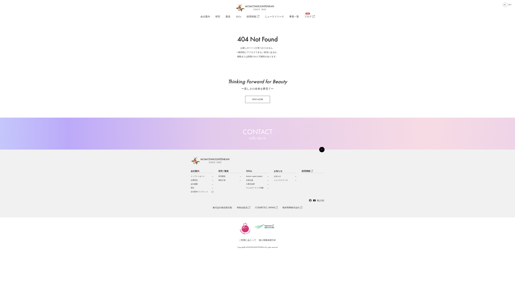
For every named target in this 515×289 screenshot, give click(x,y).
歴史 (192, 188)
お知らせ (277, 176)
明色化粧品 (242, 207)
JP (505, 4)
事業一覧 (294, 16)
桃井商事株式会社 (291, 207)
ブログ (308, 16)
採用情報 (252, 16)
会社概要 (194, 184)
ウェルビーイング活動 (255, 188)
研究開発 (221, 176)
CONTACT (257, 134)
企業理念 (194, 180)
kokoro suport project (254, 176)
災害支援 (249, 180)
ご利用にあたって (247, 240)
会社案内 (205, 16)
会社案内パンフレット (199, 192)
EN (510, 4)
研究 (217, 16)
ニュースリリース (274, 16)
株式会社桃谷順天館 (222, 207)
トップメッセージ (198, 176)
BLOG (320, 200)
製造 (228, 16)
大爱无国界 (250, 184)
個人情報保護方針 (267, 240)
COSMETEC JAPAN (265, 207)
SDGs (238, 16)
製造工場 (221, 180)
